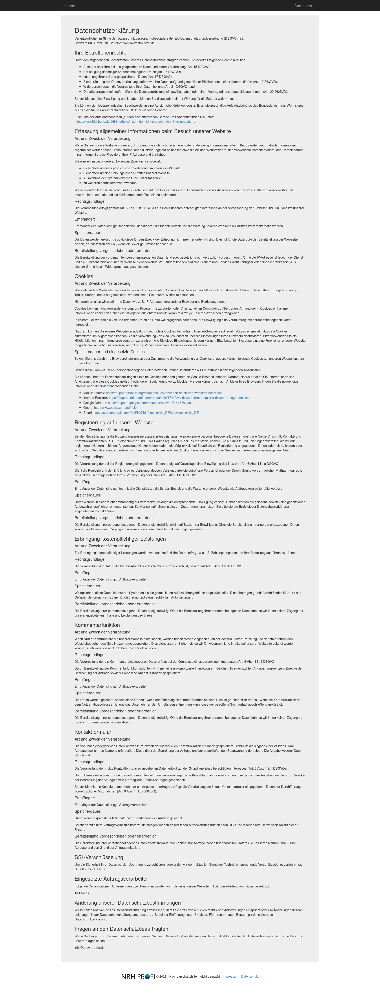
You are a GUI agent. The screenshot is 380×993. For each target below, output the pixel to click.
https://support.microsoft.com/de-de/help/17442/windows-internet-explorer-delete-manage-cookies (179, 397)
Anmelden (303, 5)
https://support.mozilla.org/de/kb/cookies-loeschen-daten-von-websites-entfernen (164, 392)
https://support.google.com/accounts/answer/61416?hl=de (149, 402)
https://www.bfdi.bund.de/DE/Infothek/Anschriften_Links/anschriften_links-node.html (134, 121)
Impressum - (232, 976)
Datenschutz (250, 976)
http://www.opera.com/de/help (115, 407)
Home (70, 5)
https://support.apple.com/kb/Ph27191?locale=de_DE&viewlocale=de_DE (146, 412)
